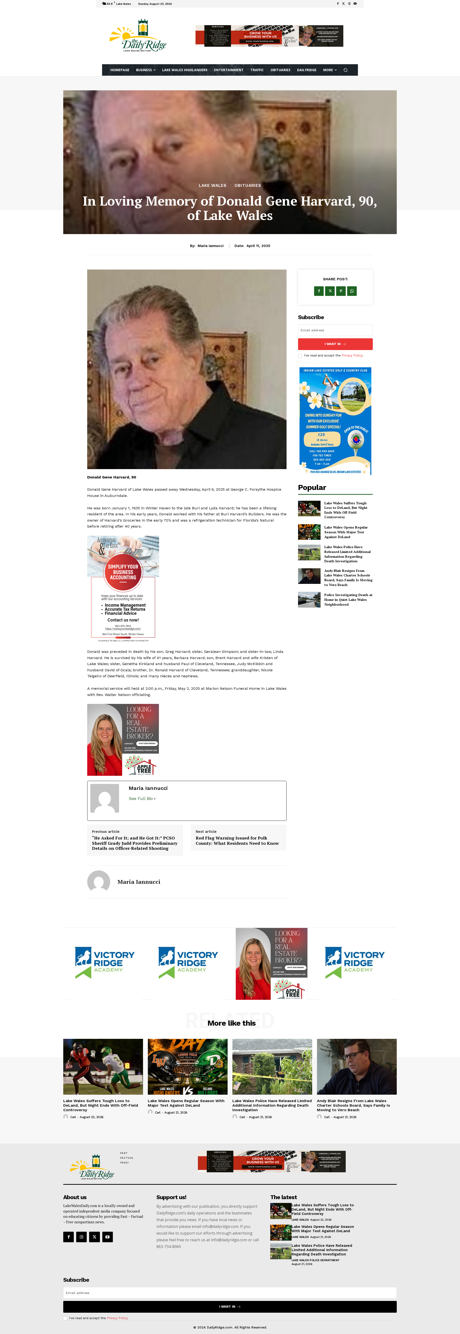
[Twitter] (343, 4)
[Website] (349, 4)
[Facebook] (338, 4)
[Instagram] (81, 1237)
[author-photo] (66, 1117)
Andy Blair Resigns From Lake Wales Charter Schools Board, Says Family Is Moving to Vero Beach (348, 577)
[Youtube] (355, 4)
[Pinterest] (341, 291)
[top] (269, 36)
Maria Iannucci (211, 246)
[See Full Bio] (155, 798)
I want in (333, 344)
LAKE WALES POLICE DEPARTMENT (316, 1260)
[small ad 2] (105, 964)
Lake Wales (212, 186)
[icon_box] (179, 4)
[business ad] (187, 590)
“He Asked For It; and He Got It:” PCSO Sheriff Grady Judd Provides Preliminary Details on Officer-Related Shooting (135, 843)
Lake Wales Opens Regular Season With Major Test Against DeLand (346, 532)
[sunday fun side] (335, 421)
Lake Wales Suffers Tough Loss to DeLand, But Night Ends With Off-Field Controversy (346, 510)
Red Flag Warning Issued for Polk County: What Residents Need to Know (237, 840)
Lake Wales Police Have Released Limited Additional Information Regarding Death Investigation (347, 554)
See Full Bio (141, 798)
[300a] (272, 964)
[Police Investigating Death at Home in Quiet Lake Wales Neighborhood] (309, 599)
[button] (345, 70)
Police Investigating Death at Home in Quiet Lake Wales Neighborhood (348, 599)
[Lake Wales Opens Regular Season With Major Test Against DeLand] (309, 532)
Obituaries (248, 186)
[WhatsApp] (352, 291)
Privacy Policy (352, 355)
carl (73, 1117)
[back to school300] (187, 740)
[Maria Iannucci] (98, 881)
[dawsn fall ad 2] (355, 964)
